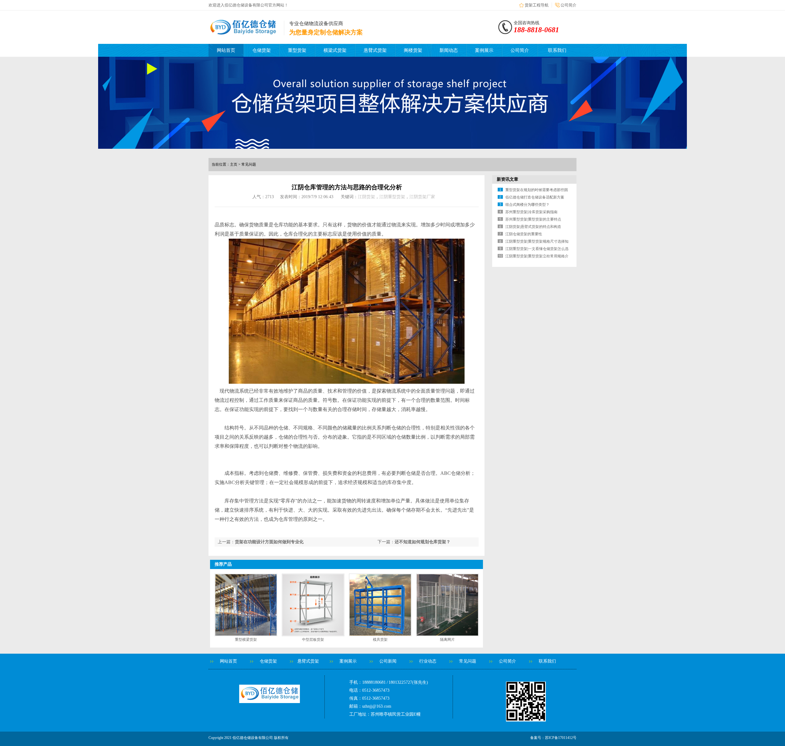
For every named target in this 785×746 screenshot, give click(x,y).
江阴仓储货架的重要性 (523, 234)
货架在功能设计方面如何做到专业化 (269, 542)
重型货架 (297, 50)
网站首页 (226, 50)
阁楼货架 (413, 50)
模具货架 (380, 639)
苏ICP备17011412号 (560, 738)
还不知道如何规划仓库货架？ (422, 542)
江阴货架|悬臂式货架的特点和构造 (533, 227)
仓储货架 (261, 50)
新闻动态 (448, 50)
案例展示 (484, 50)
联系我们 (557, 50)
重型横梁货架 (246, 639)
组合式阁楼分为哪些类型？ (527, 204)
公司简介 (568, 5)
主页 (233, 164)
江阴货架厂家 (422, 196)
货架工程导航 (537, 5)
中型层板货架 (313, 639)
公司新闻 (387, 661)
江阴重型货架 (392, 196)
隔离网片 (447, 639)
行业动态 (427, 661)
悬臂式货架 (375, 50)
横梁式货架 (335, 50)
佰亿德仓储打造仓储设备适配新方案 (534, 197)
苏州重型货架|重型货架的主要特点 (533, 219)
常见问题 (467, 661)
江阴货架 (366, 196)
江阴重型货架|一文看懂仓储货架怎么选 (537, 249)
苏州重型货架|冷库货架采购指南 (531, 212)
